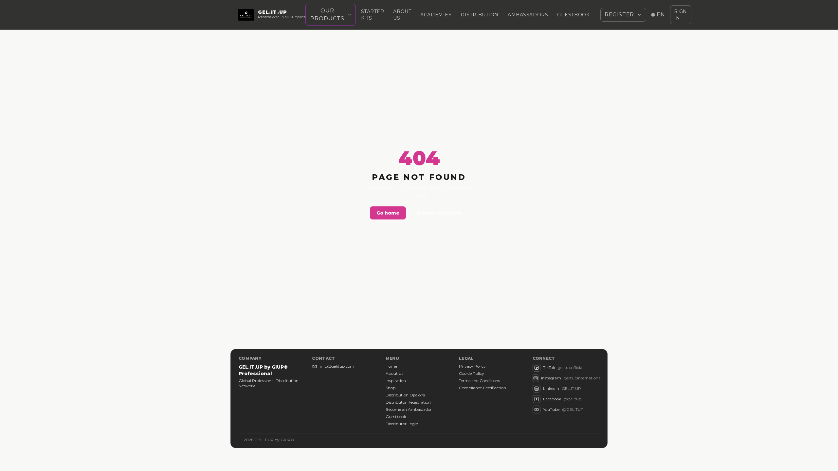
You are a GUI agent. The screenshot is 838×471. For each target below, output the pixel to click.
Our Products (327, 15)
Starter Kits (372, 15)
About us (402, 15)
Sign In (680, 15)
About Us (394, 373)
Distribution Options (405, 394)
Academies (435, 15)
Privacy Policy (472, 366)
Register (619, 14)
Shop (390, 387)
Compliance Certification (482, 387)
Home (391, 366)
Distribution (480, 15)
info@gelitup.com (337, 366)
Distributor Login (402, 423)
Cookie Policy (471, 373)
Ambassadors (528, 15)
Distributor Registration (408, 402)
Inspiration (396, 380)
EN (661, 14)
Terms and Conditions (479, 380)
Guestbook (573, 15)
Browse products (439, 213)
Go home (387, 213)
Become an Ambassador (409, 409)
